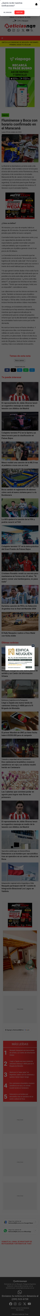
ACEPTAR (19, 12)
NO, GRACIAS (8, 12)
